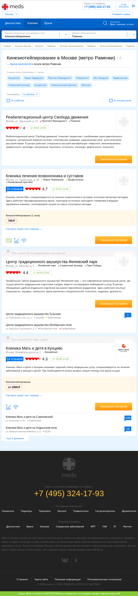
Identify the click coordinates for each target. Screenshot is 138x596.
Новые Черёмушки (33, 78)
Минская (86, 85)
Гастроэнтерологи (105, 511)
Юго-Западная (101, 78)
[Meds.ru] (69, 467)
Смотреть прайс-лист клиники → (24, 229)
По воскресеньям (122, 100)
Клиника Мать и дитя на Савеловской (29, 416)
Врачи (48, 23)
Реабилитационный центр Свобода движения (47, 117)
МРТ (93, 526)
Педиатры (26, 511)
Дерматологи (129, 511)
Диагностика (13, 23)
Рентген (127, 526)
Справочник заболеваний (70, 526)
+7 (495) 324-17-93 (97, 5)
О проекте (22, 579)
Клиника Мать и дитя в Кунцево (34, 348)
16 (128, 429)
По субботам (17, 100)
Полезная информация (68, 579)
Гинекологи (8, 511)
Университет (82, 78)
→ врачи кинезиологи (20, 64)
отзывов (15, 189)
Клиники (32, 23)
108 (127, 418)
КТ (115, 526)
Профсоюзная (120, 78)
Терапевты (45, 511)
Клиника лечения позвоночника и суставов (44, 176)
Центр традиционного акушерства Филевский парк (51, 262)
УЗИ (104, 526)
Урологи (61, 511)
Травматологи (81, 511)
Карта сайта (41, 579)
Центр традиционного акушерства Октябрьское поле (39, 324)
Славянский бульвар (19, 85)
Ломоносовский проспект (64, 85)
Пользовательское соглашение (104, 579)
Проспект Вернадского (59, 78)
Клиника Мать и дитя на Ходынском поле (31, 427)
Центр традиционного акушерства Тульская (33, 314)
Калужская (14, 78)
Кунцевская (40, 85)
